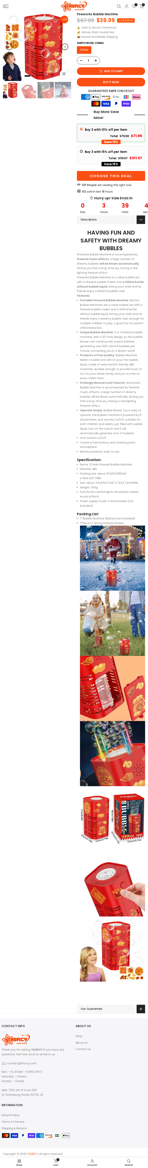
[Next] (65, 47)
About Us (81, 1043)
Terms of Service (13, 1122)
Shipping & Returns (14, 1128)
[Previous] (9, 47)
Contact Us (83, 1049)
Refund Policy (11, 1115)
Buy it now (111, 82)
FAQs (79, 1036)
